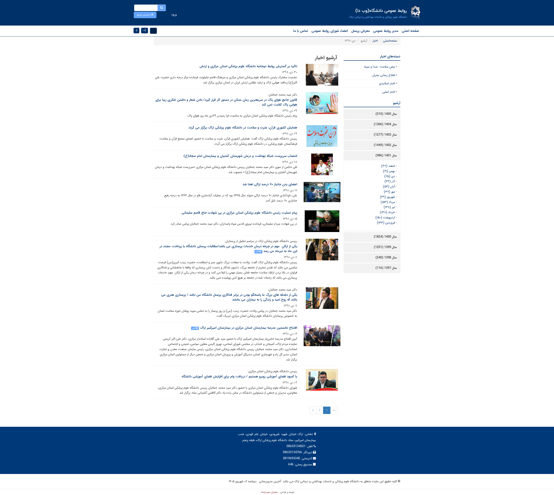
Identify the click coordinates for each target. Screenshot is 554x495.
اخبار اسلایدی (387, 83)
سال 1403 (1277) (385, 134)
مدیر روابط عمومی (385, 31)
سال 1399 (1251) (385, 247)
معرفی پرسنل (360, 31)
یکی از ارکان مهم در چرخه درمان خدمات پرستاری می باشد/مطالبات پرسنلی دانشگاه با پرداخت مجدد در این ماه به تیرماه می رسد (228, 249)
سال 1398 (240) (386, 257)
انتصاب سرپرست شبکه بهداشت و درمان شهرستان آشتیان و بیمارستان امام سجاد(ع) (240, 156)
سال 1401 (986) (386, 155)
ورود (174, 14)
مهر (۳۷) (389, 191)
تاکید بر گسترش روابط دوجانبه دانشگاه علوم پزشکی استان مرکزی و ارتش (248, 66)
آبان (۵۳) (389, 186)
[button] (145, 15)
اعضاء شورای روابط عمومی (329, 31)
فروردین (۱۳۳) (386, 222)
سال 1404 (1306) (385, 124)
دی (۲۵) (389, 176)
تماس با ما (300, 31)
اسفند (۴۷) (388, 166)
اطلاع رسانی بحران (383, 75)
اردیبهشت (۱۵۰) (385, 217)
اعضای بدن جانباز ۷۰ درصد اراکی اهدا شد (270, 184)
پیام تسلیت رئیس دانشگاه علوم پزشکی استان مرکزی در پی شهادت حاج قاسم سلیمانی (239, 212)
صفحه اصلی (410, 31)
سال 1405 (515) (386, 114)
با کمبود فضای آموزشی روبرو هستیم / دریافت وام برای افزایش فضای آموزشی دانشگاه (239, 376)
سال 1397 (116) (386, 268)
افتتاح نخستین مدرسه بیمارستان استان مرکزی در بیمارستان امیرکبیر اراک (248, 327)
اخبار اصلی (388, 91)
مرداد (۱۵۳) (388, 202)
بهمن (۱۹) (389, 171)
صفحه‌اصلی (390, 40)
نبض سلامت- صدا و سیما (379, 66)
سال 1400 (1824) (385, 236)
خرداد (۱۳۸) (387, 212)
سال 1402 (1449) (385, 145)
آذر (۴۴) (390, 181)
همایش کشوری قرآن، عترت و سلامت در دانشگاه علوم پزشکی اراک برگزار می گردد (242, 127)
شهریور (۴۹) (387, 197)
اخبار (375, 40)
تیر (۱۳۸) (389, 207)
